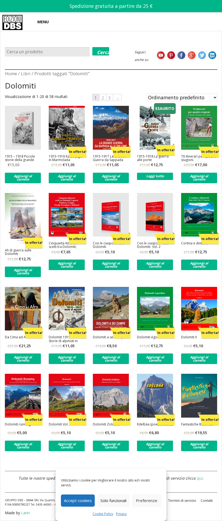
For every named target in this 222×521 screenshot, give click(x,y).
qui (200, 478)
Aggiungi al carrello (23, 178)
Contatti (207, 500)
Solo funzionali (113, 500)
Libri (26, 74)
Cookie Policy (103, 514)
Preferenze (146, 500)
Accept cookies (78, 500)
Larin (25, 512)
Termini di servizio (182, 500)
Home (11, 74)
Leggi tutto (155, 176)
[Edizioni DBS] (12, 15)
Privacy (121, 514)
